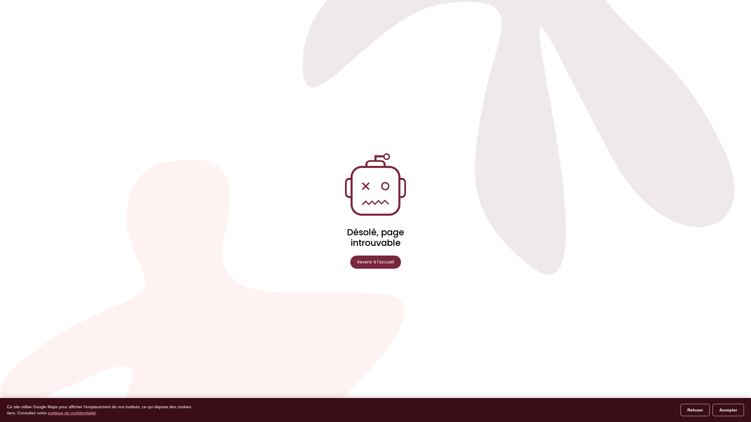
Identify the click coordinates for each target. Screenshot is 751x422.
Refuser (695, 410)
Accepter (728, 410)
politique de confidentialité (72, 413)
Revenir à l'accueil (375, 262)
